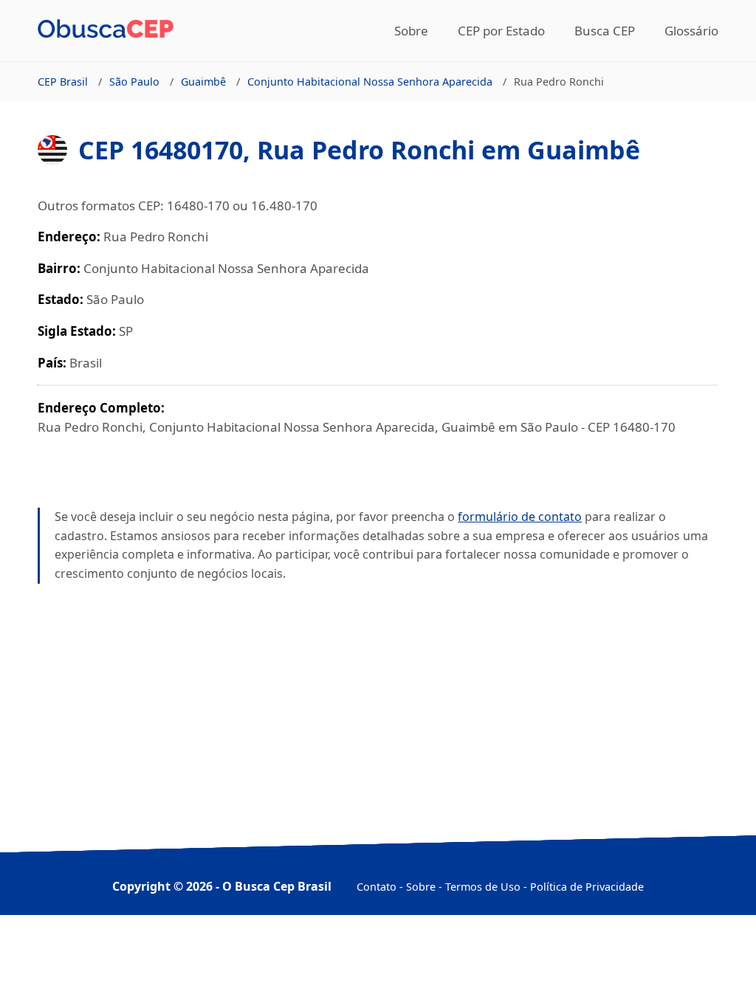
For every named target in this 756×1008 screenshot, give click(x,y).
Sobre (411, 30)
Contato (376, 887)
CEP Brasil (63, 82)
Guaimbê (203, 82)
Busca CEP (604, 30)
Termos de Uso (482, 887)
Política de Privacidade (587, 887)
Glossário (691, 30)
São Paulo (134, 82)
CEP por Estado (501, 30)
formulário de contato (520, 516)
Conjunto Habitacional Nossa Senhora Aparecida (369, 82)
